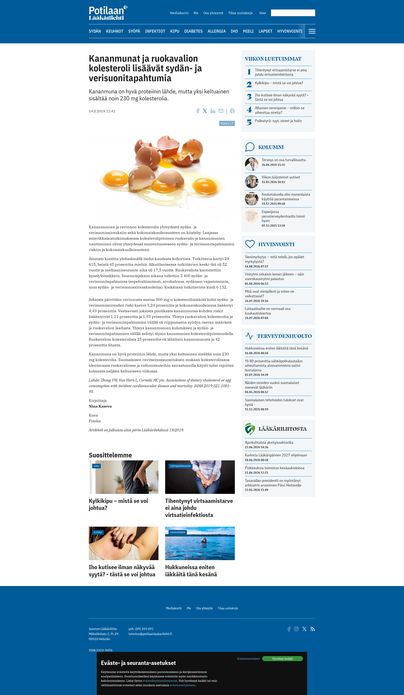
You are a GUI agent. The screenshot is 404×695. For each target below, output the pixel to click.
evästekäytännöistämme (160, 681)
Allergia (217, 31)
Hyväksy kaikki (282, 658)
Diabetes (193, 31)
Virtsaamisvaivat (180, 466)
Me (196, 13)
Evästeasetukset (248, 658)
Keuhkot (114, 31)
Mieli (248, 31)
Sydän (95, 31)
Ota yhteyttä (213, 13)
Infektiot (155, 31)
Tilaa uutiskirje (240, 13)
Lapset (265, 31)
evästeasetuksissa (182, 685)
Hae (262, 13)
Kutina (98, 532)
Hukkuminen (177, 532)
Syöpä (134, 31)
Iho (234, 31)
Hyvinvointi (289, 31)
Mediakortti (179, 13)
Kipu (174, 31)
